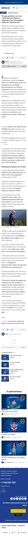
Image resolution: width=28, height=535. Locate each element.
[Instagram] (11, 498)
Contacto (3, 527)
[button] (14, 8)
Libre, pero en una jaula (15, 355)
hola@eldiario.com (5, 486)
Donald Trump (20, 321)
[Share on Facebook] (5, 58)
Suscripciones (21, 525)
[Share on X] (7, 58)
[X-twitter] (17, 498)
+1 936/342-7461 (8, 482)
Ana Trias (6, 413)
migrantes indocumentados (13, 323)
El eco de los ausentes (15, 376)
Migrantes (3, 323)
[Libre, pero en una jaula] (5, 357)
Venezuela (12, 357)
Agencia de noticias (13, 12)
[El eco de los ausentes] (5, 379)
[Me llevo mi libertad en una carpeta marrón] (5, 371)
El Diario (6, 61)
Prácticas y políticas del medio (8, 525)
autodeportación (12, 321)
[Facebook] (14, 498)
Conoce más (24, 66)
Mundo (3, 12)
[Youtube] (20, 498)
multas (22, 323)
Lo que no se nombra (15, 362)
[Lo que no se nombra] (5, 364)
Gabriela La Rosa (7, 437)
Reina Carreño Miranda (8, 462)
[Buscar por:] (12, 347)
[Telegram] (22, 498)
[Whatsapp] (25, 498)
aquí (2, 312)
